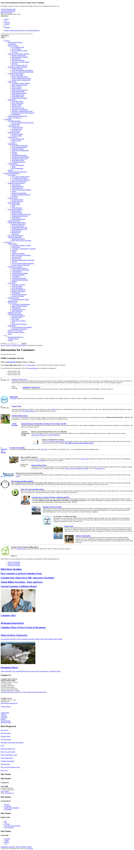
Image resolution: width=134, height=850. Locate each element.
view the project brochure (76, 468)
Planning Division (17, 212)
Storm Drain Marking (28, 411)
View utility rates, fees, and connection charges (79, 443)
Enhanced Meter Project (19, 224)
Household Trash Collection (20, 57)
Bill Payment (14, 397)
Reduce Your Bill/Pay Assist (9, 755)
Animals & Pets (12, 137)
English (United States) (22, 30)
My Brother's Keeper (18, 160)
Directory (14, 281)
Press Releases (16, 114)
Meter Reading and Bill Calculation (22, 481)
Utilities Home (5, 712)
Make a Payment (13, 45)
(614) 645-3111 (9, 793)
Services (7, 345)
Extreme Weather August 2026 (20, 265)
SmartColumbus (16, 211)
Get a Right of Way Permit (19, 178)
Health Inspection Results (19, 93)
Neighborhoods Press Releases (20, 157)
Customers (4, 716)
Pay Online (13, 398)
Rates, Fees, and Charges (8, 752)
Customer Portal (20, 549)
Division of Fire (16, 106)
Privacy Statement (21, 847)
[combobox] (17, 34)
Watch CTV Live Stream (15, 330)
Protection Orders (17, 317)
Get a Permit (11, 175)
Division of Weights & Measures (21, 194)
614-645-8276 (11, 362)
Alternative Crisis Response (20, 109)
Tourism (10, 170)
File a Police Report (17, 101)
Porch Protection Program (19, 324)
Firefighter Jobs (16, 307)
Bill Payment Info (6, 733)
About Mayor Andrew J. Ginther (21, 245)
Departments (11, 325)
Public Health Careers (18, 95)
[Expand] (29, 54)
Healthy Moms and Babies (19, 98)
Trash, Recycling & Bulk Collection (18, 54)
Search (3, 343)
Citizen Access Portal (14, 221)
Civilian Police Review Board (20, 299)
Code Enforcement (17, 188)
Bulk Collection (16, 58)
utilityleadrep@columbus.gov (9, 703)
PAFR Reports (16, 293)
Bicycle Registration (17, 168)
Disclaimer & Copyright (8, 847)
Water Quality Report (7, 758)
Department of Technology (19, 329)
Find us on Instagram (14, 563)
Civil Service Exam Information (21, 304)
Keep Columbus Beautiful (19, 147)
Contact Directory (33, 368)
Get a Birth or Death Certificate (21, 83)
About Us (3, 714)
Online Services (16, 185)
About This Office (17, 286)
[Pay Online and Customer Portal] (16, 692)
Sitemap (29, 847)
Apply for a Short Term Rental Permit (22, 72)
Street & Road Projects (18, 239)
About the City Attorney (19, 321)
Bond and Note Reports (18, 289)
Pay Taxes (15, 52)
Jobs (5, 822)
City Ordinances (9, 827)
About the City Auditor (18, 284)
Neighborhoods (12, 144)
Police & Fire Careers (18, 108)
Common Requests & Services (20, 270)
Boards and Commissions (19, 193)
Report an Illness (16, 88)
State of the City (16, 258)
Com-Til (53, 409)
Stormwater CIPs (17, 230)
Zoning (14, 191)
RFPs (13, 206)
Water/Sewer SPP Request (38, 435)
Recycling (15, 63)
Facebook (7, 839)
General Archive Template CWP (21, 80)
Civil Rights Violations (18, 316)
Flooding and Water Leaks (19, 379)
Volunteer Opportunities (83, 536)
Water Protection (5, 721)
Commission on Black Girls (20, 158)
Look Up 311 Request (14, 117)
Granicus (30, 848)
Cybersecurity (12, 44)
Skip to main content (7, 12)
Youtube (6, 842)
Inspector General (13, 298)
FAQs (2, 745)
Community (7, 119)
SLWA (18, 476)
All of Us (14, 262)
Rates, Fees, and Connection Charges (32, 489)
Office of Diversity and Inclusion (21, 255)
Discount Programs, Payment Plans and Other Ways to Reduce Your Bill (43, 423)
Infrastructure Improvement (19, 216)
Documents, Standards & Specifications (12, 742)
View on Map (5, 791)
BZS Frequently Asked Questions (21, 190)
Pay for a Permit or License (19, 50)
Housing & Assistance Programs (17, 67)
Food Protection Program (15, 42)
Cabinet (14, 252)
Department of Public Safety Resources (23, 113)
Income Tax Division (18, 296)
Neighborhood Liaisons (18, 162)
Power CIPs (15, 234)
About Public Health (18, 96)
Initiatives (14, 250)
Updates (10, 340)
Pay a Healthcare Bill (18, 47)
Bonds (10, 334)
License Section (12, 198)
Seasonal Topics (5, 764)
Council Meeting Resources (20, 268)
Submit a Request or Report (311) (17, 116)
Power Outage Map (17, 75)
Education (15, 153)
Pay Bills (7, 824)
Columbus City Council (15, 266)
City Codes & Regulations (15, 235)
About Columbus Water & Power (21, 78)
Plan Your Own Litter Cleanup (20, 62)
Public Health (12, 81)
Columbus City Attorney (15, 314)
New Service (4, 730)
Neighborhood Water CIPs (19, 227)
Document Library (6, 722)
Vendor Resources (17, 208)
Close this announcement (8, 11)
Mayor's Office (12, 244)
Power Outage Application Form (56, 441)
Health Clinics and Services (20, 90)
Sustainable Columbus (18, 253)
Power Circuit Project (18, 226)
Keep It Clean (69, 526)
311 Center (44, 449)
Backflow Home (5, 736)
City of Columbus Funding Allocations (23, 263)
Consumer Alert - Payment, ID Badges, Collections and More (50, 497)
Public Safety (12, 99)
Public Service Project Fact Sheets (21, 240)
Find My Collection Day (19, 55)
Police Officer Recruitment (19, 306)
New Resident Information (19, 155)
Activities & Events (13, 126)
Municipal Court (13, 301)
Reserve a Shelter (17, 135)
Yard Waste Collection (18, 60)
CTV (5, 843)
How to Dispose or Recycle (20, 65)
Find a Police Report (18, 103)
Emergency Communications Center (22, 111)
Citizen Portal (84, 459)
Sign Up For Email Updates (12, 826)
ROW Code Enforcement (19, 181)
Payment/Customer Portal (39, 692)
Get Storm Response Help (8, 9)
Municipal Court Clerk (14, 312)
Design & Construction (14, 237)
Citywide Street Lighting (17, 448)
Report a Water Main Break (20, 77)
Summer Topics (16, 406)
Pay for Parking (16, 49)
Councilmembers (16, 271)
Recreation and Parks (14, 121)
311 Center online (30, 365)
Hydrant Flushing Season (19, 415)
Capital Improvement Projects (16, 222)
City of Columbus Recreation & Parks (23, 122)
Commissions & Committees (20, 273)
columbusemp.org (99, 468)
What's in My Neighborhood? (20, 150)
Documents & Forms (18, 186)
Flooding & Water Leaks (8, 748)
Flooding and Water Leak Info (52, 507)
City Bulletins (16, 276)
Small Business (16, 217)
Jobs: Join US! (12, 302)
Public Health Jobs (17, 311)
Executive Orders (17, 257)
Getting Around (12, 163)
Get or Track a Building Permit (20, 176)
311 (5, 335)
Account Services (13, 339)
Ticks (13, 142)
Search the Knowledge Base (20, 145)
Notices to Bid (16, 204)
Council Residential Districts (20, 280)
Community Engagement (19, 278)
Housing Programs (17, 68)
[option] (68, 30)
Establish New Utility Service (31, 387)
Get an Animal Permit (18, 139)
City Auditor (11, 283)
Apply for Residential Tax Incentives (22, 70)
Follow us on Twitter (14, 565)
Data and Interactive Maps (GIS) (17, 171)
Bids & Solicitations (14, 203)
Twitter (6, 840)
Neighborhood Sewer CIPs (19, 229)
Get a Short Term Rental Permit (21, 180)
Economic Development (15, 209)
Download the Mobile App (16, 337)
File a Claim (15, 319)
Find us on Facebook (14, 562)
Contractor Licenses (17, 199)
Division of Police (17, 104)
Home (2, 345)
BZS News (15, 196)
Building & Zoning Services (16, 183)
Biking (14, 167)
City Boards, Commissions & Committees (24, 248)
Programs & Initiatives (18, 275)
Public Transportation (18, 165)
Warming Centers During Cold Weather (23, 260)
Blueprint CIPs (16, 232)
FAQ (13, 322)
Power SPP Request (54, 435)
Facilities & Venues (13, 132)
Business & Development (11, 173)
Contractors (4, 717)
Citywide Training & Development (22, 327)
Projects (3, 719)
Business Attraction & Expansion (21, 214)
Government (8, 242)
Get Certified (40, 460)
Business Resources (17, 201)
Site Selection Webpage (18, 219)
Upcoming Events (17, 129)
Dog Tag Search (16, 140)
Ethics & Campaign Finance (16, 332)
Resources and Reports (18, 291)
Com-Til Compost (6, 739)
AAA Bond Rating (17, 288)
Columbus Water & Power (15, 73)
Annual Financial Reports (19, 294)
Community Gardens (18, 149)
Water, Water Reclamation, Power (10, 767)
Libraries (14, 152)
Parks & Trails (16, 124)
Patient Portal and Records (19, 85)
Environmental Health (18, 91)
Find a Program (16, 131)
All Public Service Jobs (18, 309)
